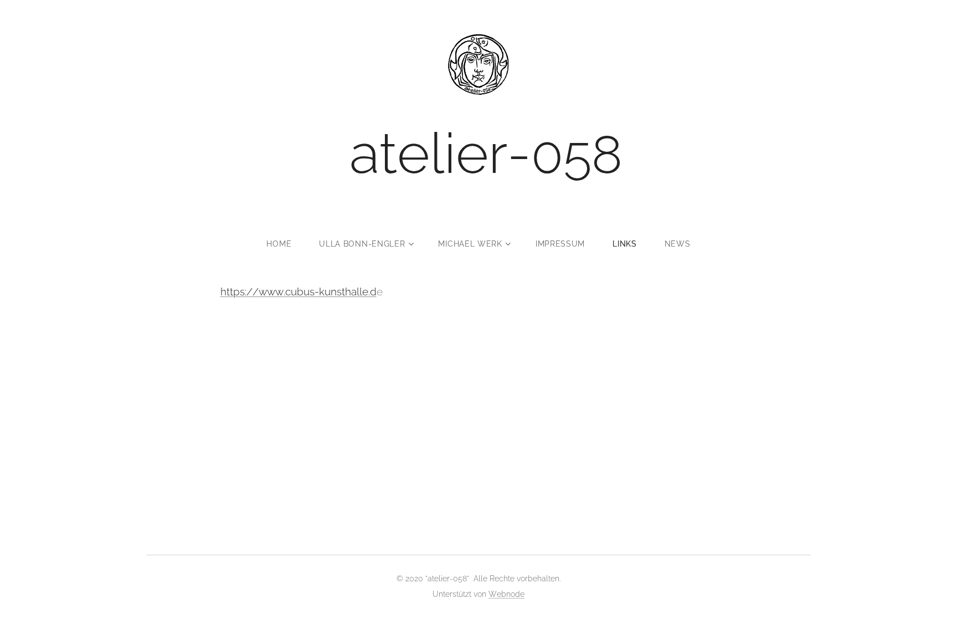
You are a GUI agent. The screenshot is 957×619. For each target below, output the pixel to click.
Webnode (506, 594)
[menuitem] (285, 244)
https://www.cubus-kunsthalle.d (298, 291)
